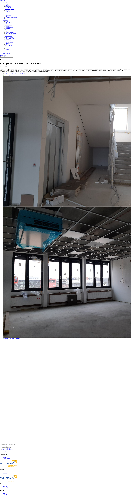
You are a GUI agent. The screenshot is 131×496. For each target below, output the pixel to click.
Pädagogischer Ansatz (10, 32)
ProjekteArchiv (8, 22)
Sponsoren (7, 5)
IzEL (6, 44)
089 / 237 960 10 (6, 448)
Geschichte (7, 10)
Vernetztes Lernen (9, 42)
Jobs (4, 50)
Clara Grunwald (8, 36)
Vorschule (7, 29)
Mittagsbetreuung (9, 27)
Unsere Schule (6, 2)
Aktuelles (7, 49)
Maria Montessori (9, 37)
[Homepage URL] (2, 0)
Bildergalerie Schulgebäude (11, 17)
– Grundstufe (8, 14)
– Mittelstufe (8, 15)
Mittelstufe (7, 28)
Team (6, 4)
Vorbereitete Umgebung (10, 34)
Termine (7, 48)
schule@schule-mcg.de (7, 449)
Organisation (8, 6)
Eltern (6, 23)
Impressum (5, 486)
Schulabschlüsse (8, 7)
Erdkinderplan (8, 40)
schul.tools (5, 473)
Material (7, 39)
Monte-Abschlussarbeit (10, 45)
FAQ (4, 18)
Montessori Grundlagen (10, 33)
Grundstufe (7, 26)
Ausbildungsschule (9, 9)
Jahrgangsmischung (9, 38)
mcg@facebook (6, 53)
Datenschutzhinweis (7, 487)
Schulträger (7, 11)
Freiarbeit (7, 43)
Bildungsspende (6, 458)
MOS (6, 16)
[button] (3, 55)
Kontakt (4, 52)
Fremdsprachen (8, 12)
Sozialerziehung (8, 25)
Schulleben (5, 20)
